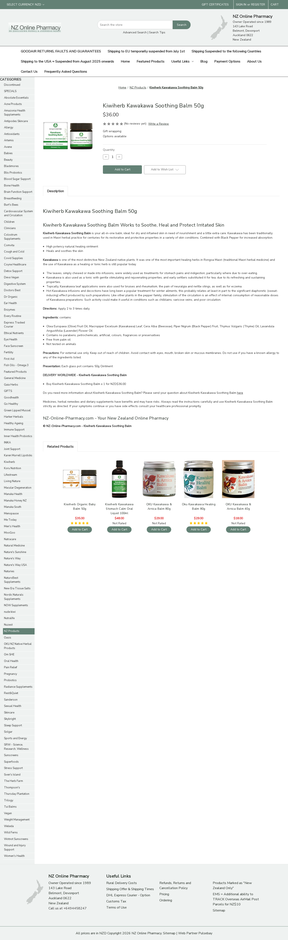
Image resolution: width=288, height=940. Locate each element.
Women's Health (14, 856)
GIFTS (8, 391)
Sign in (241, 5)
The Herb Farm (13, 781)
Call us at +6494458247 (67, 908)
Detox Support (13, 271)
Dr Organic (10, 297)
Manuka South (12, 507)
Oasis (7, 638)
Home (125, 61)
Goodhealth (11, 397)
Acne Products (13, 104)
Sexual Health (12, 706)
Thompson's (12, 787)
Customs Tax (116, 901)
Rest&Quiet (11, 693)
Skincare (9, 713)
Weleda (9, 826)
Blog (203, 61)
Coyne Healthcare (15, 264)
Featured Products (150, 61)
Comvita (9, 245)
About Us (254, 61)
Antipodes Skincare (16, 121)
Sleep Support (13, 725)
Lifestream (10, 475)
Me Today (10, 520)
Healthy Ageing (13, 423)
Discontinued (12, 85)
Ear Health (10, 303)
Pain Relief (10, 667)
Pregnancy (10, 674)
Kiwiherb (9, 462)
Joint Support (12, 449)
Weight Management (17, 820)
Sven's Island (12, 775)
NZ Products (11, 631)
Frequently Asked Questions (65, 71)
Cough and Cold (14, 252)
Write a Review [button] (158, 124)
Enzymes (9, 310)
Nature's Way (12, 558)
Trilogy (8, 800)
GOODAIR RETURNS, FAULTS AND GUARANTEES (61, 51)
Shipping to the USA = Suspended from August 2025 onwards (67, 61)
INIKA (7, 442)
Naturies (9, 571)
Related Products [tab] (60, 446)
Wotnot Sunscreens (16, 839)
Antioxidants (12, 134)
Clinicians (10, 228)
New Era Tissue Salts (17, 588)
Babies (8, 153)
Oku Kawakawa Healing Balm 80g (198, 506)
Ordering (165, 900)
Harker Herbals (13, 417)
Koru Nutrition (12, 468)
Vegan (8, 813)
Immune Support (14, 430)
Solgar (8, 732)
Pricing (164, 894)
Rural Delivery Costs (121, 883)
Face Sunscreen (13, 346)
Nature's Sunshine (15, 552)
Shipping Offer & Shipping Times (130, 889)
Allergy (8, 127)
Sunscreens (11, 755)
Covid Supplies (13, 258)
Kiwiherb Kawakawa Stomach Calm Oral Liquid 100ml (119, 508)
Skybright (10, 719)
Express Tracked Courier (14, 325)
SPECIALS (10, 91)
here (240, 393)
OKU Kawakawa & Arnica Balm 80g (159, 506)
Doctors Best (12, 290)
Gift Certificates (215, 5)
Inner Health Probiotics (18, 436)
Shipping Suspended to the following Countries (226, 51)
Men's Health (12, 526)
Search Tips (157, 32)
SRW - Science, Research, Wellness (16, 747)
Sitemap (219, 910)
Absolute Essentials (16, 98)
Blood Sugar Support (17, 179)
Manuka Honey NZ (15, 501)
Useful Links (180, 61)
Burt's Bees (11, 205)
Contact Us (29, 71)
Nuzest (8, 625)
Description (55, 191)
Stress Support (13, 768)
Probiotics (10, 680)
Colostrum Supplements (12, 237)
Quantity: (109, 150)
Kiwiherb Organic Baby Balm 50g (80, 506)
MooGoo (9, 533)
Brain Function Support (18, 192)
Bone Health (11, 185)
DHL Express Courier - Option (128, 895)
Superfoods (11, 762)
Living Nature (12, 481)
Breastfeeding (13, 198)
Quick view (79, 475)
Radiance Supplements (18, 687)
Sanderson (10, 700)
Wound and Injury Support (15, 848)
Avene (8, 147)
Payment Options (227, 61)
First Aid (9, 359)
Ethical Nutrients (14, 333)
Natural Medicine (14, 545)
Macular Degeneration (17, 488)
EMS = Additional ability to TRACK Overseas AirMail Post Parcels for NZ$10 (236, 899)
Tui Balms (10, 807)
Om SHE (9, 654)
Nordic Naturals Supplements (13, 597)
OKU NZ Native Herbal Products (18, 646)
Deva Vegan (11, 277)
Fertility (8, 352)
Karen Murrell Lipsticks (18, 455)
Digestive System (15, 284)
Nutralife (9, 618)
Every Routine (12, 316)
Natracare (10, 539)
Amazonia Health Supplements (14, 113)
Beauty (8, 160)
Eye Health (10, 339)
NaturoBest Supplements (12, 580)
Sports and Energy (15, 738)
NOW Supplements (16, 605)
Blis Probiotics (13, 173)
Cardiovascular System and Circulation (18, 213)
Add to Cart (79, 483)
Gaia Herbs (11, 385)
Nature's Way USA (15, 565)
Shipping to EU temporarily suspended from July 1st (146, 51)
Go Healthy (11, 404)
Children (9, 222)
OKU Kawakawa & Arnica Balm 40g (238, 506)
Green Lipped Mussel (17, 410)
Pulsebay (205, 933)
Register (258, 5)
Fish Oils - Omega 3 (16, 365)
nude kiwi (10, 612)
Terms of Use (116, 907)
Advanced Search (135, 32)
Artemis (9, 140)
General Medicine (15, 378)
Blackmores (11, 166)
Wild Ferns (11, 832)
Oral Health (11, 661)
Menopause (11, 513)
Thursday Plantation (16, 794)
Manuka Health (13, 494)
